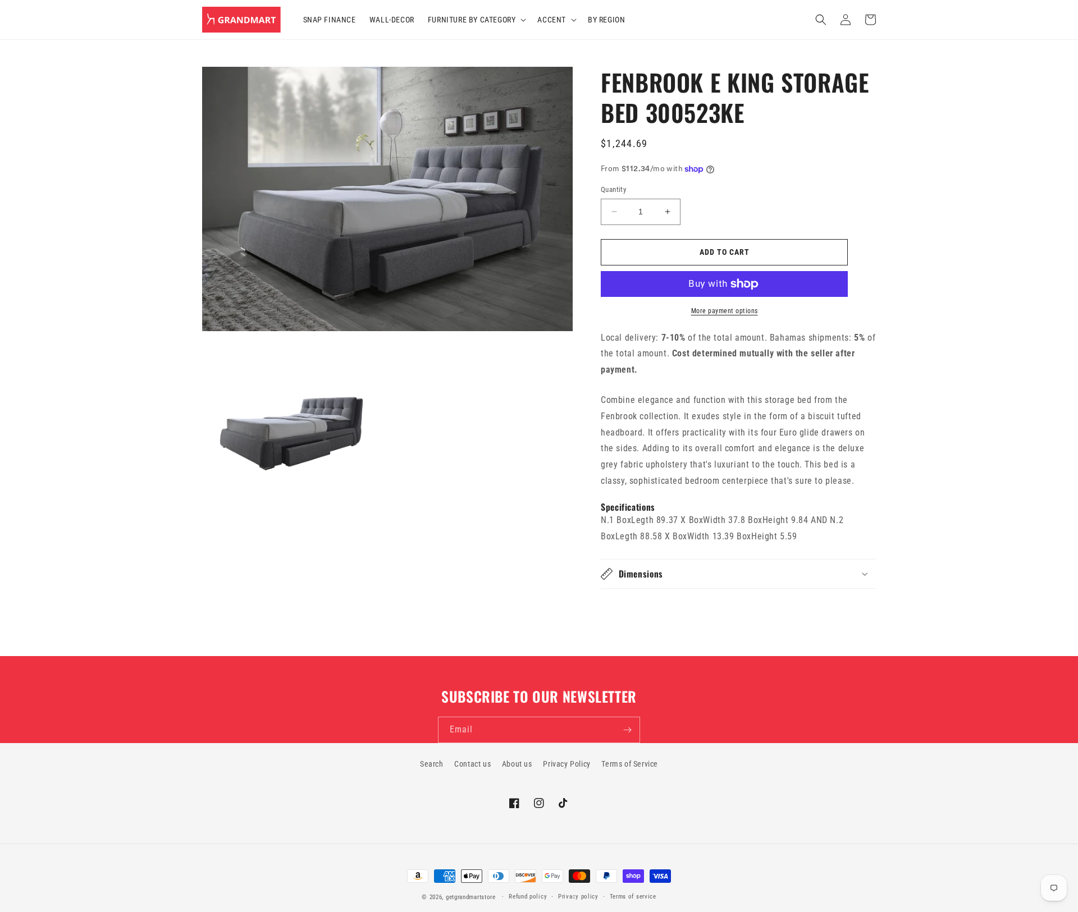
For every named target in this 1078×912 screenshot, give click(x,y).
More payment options (724, 311)
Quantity (613, 189)
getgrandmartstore (471, 897)
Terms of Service (629, 763)
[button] (476, 19)
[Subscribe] (627, 730)
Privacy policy (578, 896)
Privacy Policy (566, 763)
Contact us (472, 763)
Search (432, 763)
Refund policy (528, 896)
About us (517, 763)
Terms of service (633, 896)
